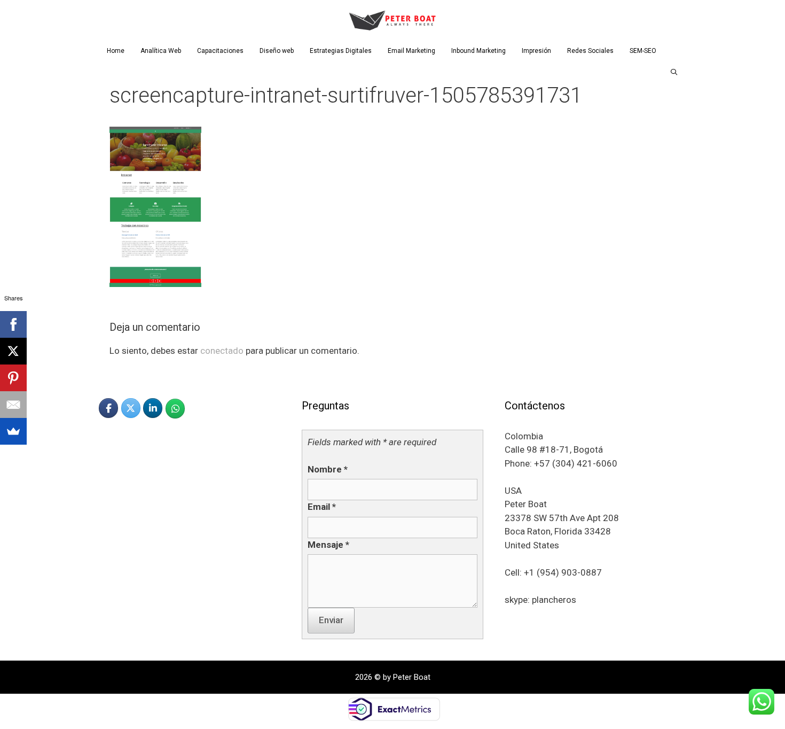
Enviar (331, 620)
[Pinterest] (13, 377)
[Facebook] (13, 324)
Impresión (536, 51)
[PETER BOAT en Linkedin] (152, 408)
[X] (13, 351)
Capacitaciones (220, 51)
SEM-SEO (643, 51)
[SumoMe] (13, 431)
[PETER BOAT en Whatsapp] (175, 408)
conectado (222, 350)
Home (115, 51)
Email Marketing (411, 51)
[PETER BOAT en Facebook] (108, 408)
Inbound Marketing (478, 51)
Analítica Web (160, 51)
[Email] (13, 404)
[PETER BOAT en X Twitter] (130, 408)
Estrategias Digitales (341, 51)
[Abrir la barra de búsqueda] (674, 72)
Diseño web (277, 51)
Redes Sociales (590, 51)
